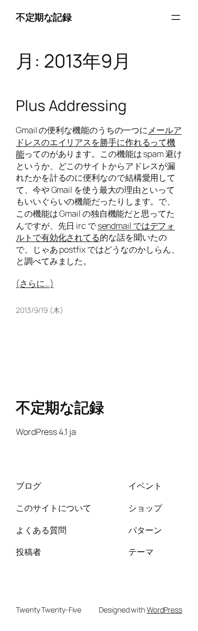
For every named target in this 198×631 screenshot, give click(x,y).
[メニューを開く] (175, 17)
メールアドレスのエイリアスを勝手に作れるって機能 (99, 142)
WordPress (164, 610)
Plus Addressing (71, 105)
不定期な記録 (43, 17)
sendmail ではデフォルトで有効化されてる (95, 232)
